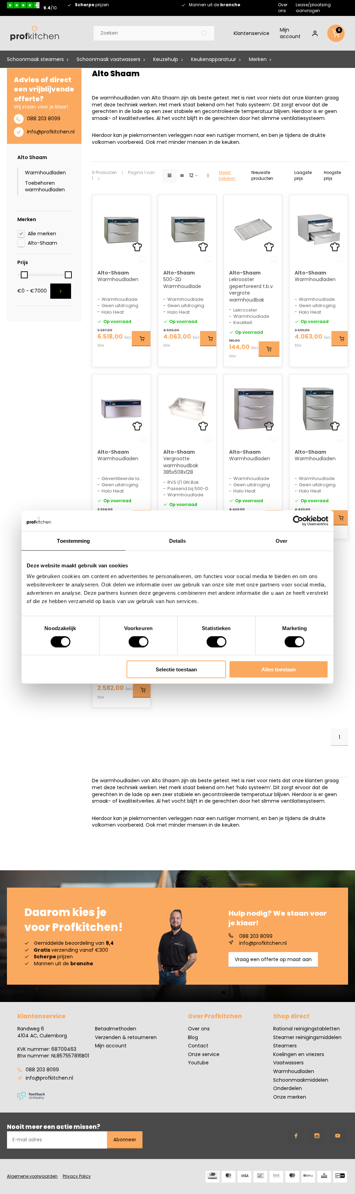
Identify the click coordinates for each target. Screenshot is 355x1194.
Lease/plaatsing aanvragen (313, 8)
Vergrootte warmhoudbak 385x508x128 (180, 465)
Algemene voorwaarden (32, 1176)
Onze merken (289, 1097)
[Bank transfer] (276, 1176)
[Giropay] (340, 1176)
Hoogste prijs (332, 175)
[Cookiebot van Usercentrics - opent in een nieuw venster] (298, 520)
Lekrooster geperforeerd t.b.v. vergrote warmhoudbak (251, 289)
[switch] (138, 641)
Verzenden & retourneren (126, 1037)
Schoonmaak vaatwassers (108, 59)
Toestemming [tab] (73, 540)
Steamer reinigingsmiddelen (307, 1037)
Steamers (285, 1046)
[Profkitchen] (34, 33)
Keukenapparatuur (213, 59)
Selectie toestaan (176, 669)
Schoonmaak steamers (35, 59)
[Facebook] (296, 1135)
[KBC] (324, 1176)
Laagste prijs (303, 175)
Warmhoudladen (45, 172)
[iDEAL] (212, 1176)
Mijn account (290, 33)
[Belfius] (308, 1176)
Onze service (203, 1054)
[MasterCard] (228, 1176)
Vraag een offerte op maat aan (273, 959)
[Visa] (244, 1176)
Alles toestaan (278, 669)
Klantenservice (251, 33)
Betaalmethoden (115, 1029)
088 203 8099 (43, 118)
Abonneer (124, 1139)
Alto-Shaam (42, 242)
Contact (198, 1046)
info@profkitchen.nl (51, 131)
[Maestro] (292, 1176)
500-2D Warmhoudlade (182, 283)
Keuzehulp (165, 59)
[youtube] (337, 1135)
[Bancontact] (260, 1176)
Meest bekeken (227, 175)
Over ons (282, 8)
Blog (193, 1037)
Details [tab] (177, 540)
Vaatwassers (288, 1063)
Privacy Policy (77, 1176)
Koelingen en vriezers (298, 1054)
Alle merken (42, 233)
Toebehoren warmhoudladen (45, 186)
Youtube (198, 1063)
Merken (258, 59)
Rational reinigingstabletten (306, 1029)
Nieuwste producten (262, 175)
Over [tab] (281, 540)
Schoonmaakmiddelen (300, 1080)
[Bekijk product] (142, 338)
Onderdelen (287, 1088)
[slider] (24, 274)
